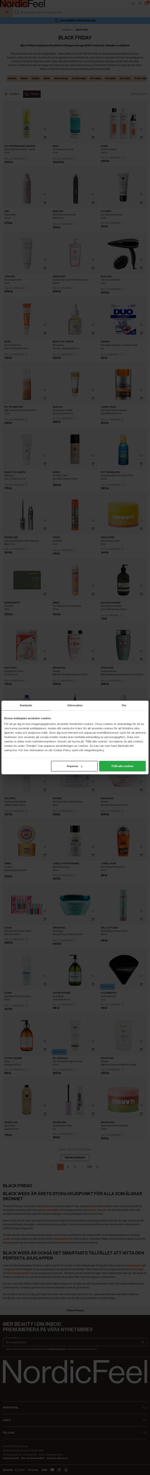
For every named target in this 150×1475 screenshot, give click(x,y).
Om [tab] (124, 705)
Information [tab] (75, 705)
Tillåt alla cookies (122, 766)
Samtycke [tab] (26, 705)
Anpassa (72, 766)
